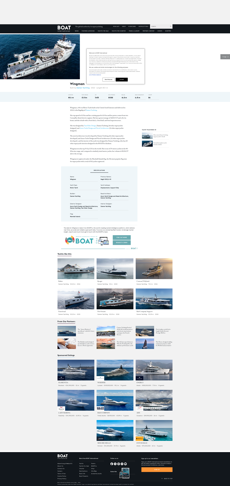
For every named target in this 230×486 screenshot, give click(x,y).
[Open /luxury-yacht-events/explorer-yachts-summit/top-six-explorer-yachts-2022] (147, 144)
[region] (115, 66)
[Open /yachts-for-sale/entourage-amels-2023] (154, 430)
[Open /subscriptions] (122, 473)
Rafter (60, 281)
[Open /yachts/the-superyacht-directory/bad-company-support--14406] (154, 299)
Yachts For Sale (84, 466)
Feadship (61, 415)
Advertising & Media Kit (65, 463)
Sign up (157, 469)
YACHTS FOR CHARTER (119, 31)
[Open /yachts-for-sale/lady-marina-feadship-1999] (76, 400)
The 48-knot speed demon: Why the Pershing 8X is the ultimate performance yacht (125, 343)
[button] (2, 56)
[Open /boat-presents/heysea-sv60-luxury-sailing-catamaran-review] (145, 344)
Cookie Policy (62, 476)
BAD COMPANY (103, 413)
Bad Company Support (145, 311)
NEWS (77, 31)
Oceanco (139, 415)
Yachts (81, 463)
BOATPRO (168, 31)
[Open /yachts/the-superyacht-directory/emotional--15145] (76, 299)
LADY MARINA (64, 413)
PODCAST (116, 26)
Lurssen (99, 385)
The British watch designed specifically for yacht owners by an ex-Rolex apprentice (86, 343)
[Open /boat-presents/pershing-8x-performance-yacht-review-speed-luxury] (106, 344)
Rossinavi (61, 385)
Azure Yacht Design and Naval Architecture (94, 128)
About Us (60, 466)
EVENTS (160, 31)
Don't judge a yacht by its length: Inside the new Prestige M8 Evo (163, 331)
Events (93, 463)
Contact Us (61, 468)
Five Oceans (101, 311)
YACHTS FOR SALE (103, 31)
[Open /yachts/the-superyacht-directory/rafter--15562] (76, 268)
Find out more (122, 237)
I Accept (122, 79)
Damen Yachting (83, 88)
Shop (92, 468)
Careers (60, 471)
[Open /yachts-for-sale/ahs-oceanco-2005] (154, 400)
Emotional (62, 311)
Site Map (94, 471)
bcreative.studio (96, 473)
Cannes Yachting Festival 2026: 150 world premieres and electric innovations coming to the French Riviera (125, 331)
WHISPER (101, 382)
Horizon (100, 446)
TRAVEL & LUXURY (134, 31)
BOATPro (94, 466)
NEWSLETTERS (143, 26)
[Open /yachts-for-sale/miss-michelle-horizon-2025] (115, 430)
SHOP (124, 26)
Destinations (83, 471)
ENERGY (140, 382)
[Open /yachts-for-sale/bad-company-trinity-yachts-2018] (115, 400)
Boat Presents (83, 476)
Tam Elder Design (90, 126)
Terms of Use (61, 473)
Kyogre (99, 281)
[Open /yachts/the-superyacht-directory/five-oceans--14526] (115, 299)
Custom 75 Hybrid (143, 281)
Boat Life (82, 473)
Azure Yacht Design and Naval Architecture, (114, 196)
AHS (138, 413)
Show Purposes (108, 79)
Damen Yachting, (75, 208)
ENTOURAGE (142, 443)
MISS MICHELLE (104, 443)
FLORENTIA (63, 382)
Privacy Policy (62, 478)
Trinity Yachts (101, 415)
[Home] (65, 28)
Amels (138, 385)
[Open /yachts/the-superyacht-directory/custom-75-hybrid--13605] (154, 268)
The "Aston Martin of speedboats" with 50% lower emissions (86, 331)
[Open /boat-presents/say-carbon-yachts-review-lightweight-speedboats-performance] (67, 331)
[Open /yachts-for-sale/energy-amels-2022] (154, 370)
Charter (81, 468)
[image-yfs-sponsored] (61, 380)
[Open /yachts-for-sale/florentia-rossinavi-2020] (76, 370)
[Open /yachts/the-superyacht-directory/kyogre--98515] (115, 268)
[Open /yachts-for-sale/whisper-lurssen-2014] (115, 370)
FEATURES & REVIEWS (88, 31)
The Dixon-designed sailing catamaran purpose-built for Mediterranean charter (164, 343)
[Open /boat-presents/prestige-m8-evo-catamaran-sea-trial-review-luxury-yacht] (145, 331)
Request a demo (121, 242)
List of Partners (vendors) (95, 74)
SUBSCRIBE (132, 26)
